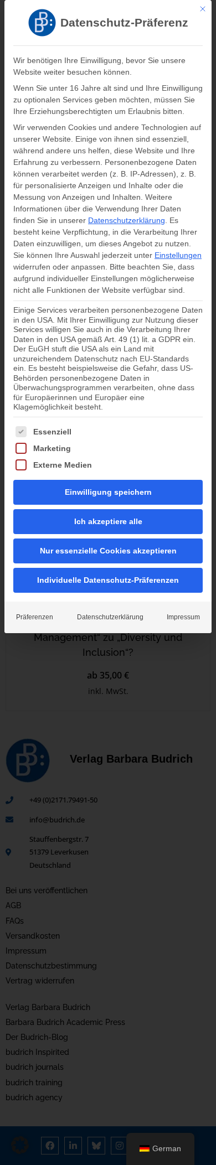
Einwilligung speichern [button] (108, 492)
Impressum (183, 617)
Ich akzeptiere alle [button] (108, 521)
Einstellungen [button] (178, 255)
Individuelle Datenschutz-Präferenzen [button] (108, 580)
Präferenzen (34, 617)
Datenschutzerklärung (126, 220)
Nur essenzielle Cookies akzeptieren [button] (108, 550)
